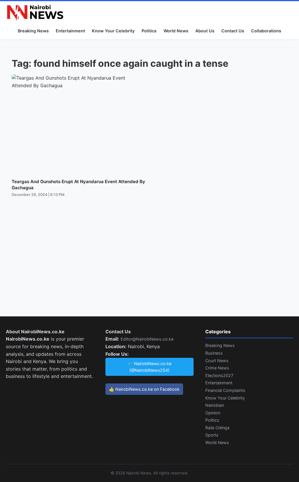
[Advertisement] (149, 263)
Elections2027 (219, 375)
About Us (204, 30)
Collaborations (266, 30)
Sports (211, 434)
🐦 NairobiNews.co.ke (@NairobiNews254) (149, 367)
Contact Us (232, 30)
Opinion (212, 412)
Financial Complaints (225, 390)
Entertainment (70, 30)
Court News (217, 360)
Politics (149, 30)
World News (176, 30)
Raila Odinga (217, 427)
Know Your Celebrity (113, 30)
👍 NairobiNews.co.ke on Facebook (144, 389)
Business (214, 352)
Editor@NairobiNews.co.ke (147, 338)
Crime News (217, 367)
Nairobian (214, 405)
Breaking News (33, 30)
